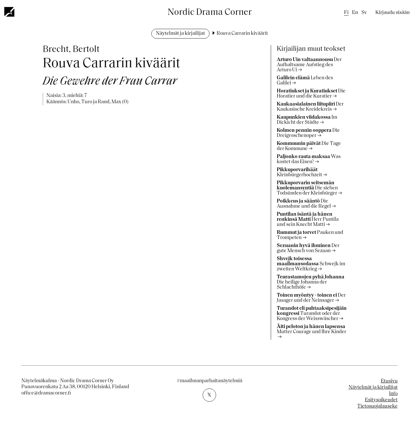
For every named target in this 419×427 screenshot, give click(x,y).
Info (393, 393)
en (355, 12)
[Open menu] (9, 11)
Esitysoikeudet (381, 400)
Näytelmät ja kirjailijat (180, 33)
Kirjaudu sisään (392, 12)
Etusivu (389, 381)
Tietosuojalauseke (377, 406)
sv (364, 12)
